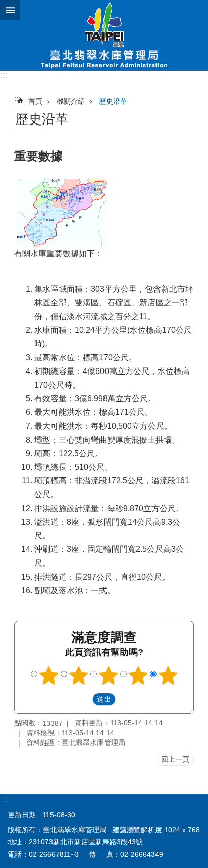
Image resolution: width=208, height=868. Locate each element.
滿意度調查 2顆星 (78, 675)
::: (4, 75)
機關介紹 (71, 101)
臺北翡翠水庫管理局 (104, 35)
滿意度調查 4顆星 (138, 675)
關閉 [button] (10, 10)
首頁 (35, 101)
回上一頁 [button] (175, 759)
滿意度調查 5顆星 (168, 675)
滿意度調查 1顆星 (49, 675)
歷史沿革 (113, 101)
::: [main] (17, 98)
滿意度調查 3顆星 (108, 675)
